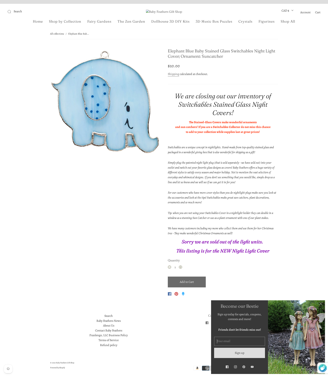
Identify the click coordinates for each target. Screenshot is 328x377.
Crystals (245, 21)
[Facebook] (169, 294)
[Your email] (239, 341)
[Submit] (35, 11)
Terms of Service (109, 340)
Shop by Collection (65, 21)
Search (108, 316)
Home (38, 21)
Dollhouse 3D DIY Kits (170, 21)
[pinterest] (244, 367)
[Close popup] (321, 304)
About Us (108, 325)
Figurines (267, 21)
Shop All (288, 21)
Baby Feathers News (108, 321)
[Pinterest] (176, 294)
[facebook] (207, 323)
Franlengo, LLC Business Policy (108, 335)
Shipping (173, 74)
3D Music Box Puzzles (214, 21)
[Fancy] (183, 294)
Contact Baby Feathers (108, 330)
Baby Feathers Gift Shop (65, 362)
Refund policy (108, 345)
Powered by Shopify (57, 367)
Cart (317, 12)
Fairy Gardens (99, 21)
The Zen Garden (131, 21)
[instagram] (235, 367)
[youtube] (252, 367)
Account (305, 12)
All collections (57, 33)
